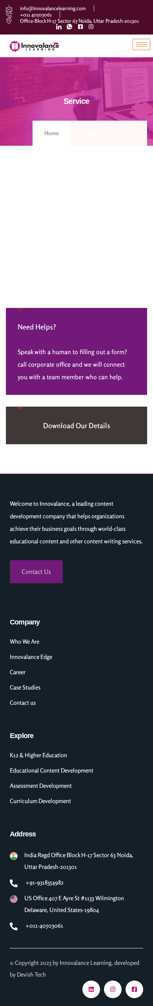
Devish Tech (31, 974)
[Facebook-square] (134, 989)
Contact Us (36, 571)
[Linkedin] (91, 989)
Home (51, 133)
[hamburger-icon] (141, 44)
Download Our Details (76, 425)
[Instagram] (113, 989)
